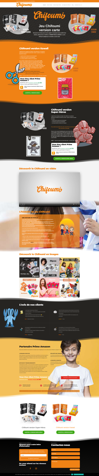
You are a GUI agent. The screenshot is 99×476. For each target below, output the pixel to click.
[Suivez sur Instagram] (81, 1)
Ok (72, 474)
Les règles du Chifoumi (66, 4)
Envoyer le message (74, 469)
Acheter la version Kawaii (32, 92)
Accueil (44, 4)
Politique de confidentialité (78, 474)
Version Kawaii (49, 4)
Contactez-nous (77, 4)
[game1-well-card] (65, 98)
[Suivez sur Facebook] (80, 1)
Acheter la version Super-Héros (64, 158)
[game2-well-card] (33, 156)
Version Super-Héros (57, 4)
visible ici (32, 242)
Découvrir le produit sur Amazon (70, 377)
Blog (73, 4)
